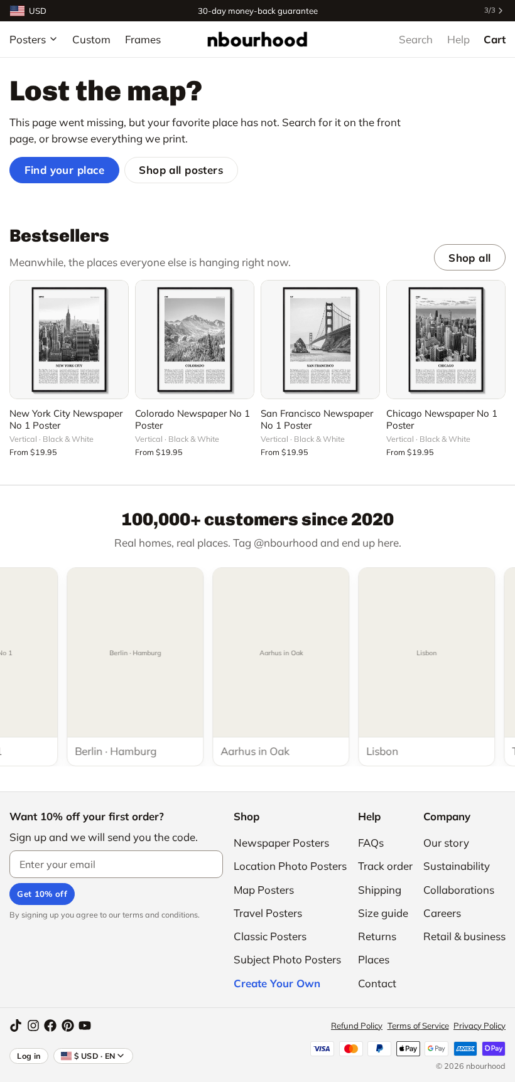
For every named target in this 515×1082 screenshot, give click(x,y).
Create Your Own (277, 983)
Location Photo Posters (290, 865)
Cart (495, 39)
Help (458, 39)
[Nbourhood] (257, 39)
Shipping (379, 889)
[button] (69, 382)
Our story (446, 842)
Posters (27, 39)
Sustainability (456, 865)
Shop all (469, 257)
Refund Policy (356, 1025)
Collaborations (458, 889)
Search (416, 39)
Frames (143, 39)
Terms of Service (418, 1025)
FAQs (371, 842)
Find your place (64, 169)
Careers (442, 912)
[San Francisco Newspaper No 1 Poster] (320, 339)
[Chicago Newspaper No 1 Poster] (446, 339)
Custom (91, 39)
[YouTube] (85, 1025)
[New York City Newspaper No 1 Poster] (69, 339)
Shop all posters (181, 169)
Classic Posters (270, 936)
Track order (385, 865)
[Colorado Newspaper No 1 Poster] (194, 339)
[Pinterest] (68, 1025)
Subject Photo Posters (287, 959)
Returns (377, 936)
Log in (29, 1056)
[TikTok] (15, 1025)
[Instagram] (33, 1025)
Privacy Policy (479, 1025)
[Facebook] (50, 1025)
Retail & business (464, 936)
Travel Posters (268, 912)
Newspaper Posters (281, 842)
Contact (377, 983)
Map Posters (264, 889)
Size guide (383, 912)
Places (373, 959)
